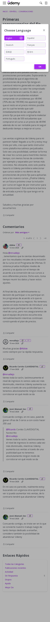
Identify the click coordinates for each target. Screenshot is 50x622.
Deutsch (9, 45)
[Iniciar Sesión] (45, 3)
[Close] (44, 30)
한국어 (30, 51)
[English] (14, 3)
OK (40, 66)
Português (10, 58)
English (9, 38)
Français (31, 45)
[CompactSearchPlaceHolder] (40, 3)
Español (30, 38)
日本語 (9, 51)
